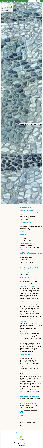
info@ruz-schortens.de (17, 1)
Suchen (38, 1)
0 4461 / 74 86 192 (6, 1)
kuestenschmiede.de (28, 425)
